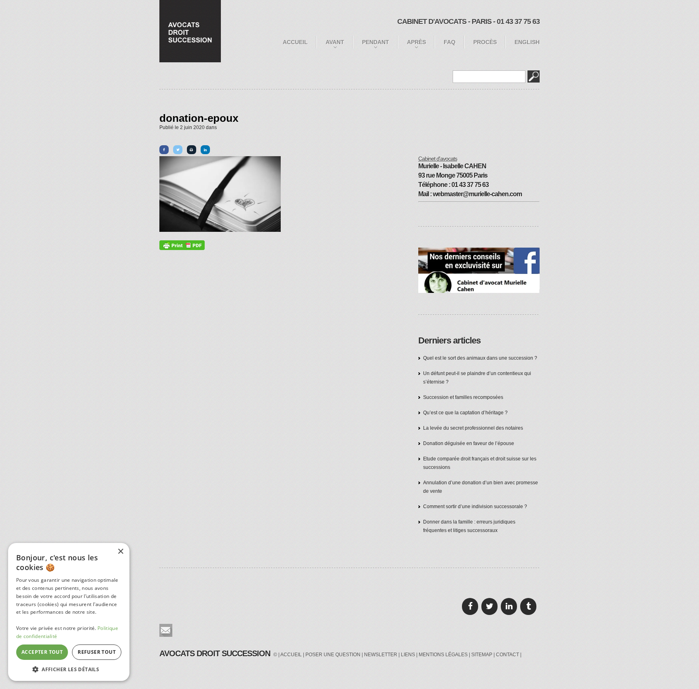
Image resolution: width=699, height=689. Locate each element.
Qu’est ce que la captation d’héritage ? (465, 413)
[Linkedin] (205, 149)
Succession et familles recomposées (463, 397)
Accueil (295, 42)
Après (416, 42)
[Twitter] (177, 149)
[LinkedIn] (509, 606)
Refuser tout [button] (97, 652)
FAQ (449, 42)
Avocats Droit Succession (214, 653)
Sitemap (481, 654)
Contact (507, 654)
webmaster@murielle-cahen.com (477, 194)
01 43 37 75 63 (518, 21)
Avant (335, 42)
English (527, 42)
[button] (68, 669)
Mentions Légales (443, 654)
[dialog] (68, 612)
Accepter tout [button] (42, 652)
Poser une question (332, 654)
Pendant (375, 42)
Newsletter (380, 654)
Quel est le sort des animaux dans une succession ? (480, 358)
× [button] (120, 552)
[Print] (191, 149)
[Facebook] (164, 149)
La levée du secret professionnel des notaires (473, 428)
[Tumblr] (528, 606)
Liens (408, 654)
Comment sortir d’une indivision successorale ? (475, 506)
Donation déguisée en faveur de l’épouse (468, 443)
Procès (485, 42)
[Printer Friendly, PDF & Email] (182, 245)
